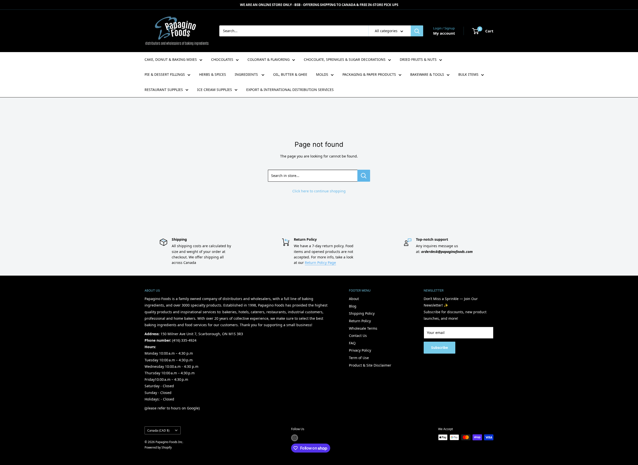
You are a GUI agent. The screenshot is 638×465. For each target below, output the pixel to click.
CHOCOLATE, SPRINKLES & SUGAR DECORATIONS (345, 59)
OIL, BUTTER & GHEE (290, 74)
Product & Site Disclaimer (370, 365)
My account (444, 33)
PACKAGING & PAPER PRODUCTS (369, 74)
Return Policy (360, 320)
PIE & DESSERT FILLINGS (165, 74)
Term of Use (359, 357)
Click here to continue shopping (319, 191)
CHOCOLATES (222, 59)
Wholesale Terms (363, 328)
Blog (352, 306)
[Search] (417, 30)
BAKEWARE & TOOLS (427, 74)
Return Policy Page (320, 262)
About (354, 298)
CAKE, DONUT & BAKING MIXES (171, 59)
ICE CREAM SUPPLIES (214, 89)
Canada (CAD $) (158, 430)
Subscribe (439, 347)
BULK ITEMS (468, 74)
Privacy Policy (360, 350)
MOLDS (322, 74)
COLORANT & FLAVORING (268, 59)
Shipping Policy (362, 313)
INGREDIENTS (247, 74)
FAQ (352, 343)
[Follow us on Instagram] (294, 437)
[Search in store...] (363, 176)
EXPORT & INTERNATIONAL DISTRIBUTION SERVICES (290, 89)
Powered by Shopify (158, 447)
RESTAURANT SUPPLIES (164, 89)
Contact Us (358, 335)
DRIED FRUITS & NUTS (418, 59)
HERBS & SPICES (212, 74)
